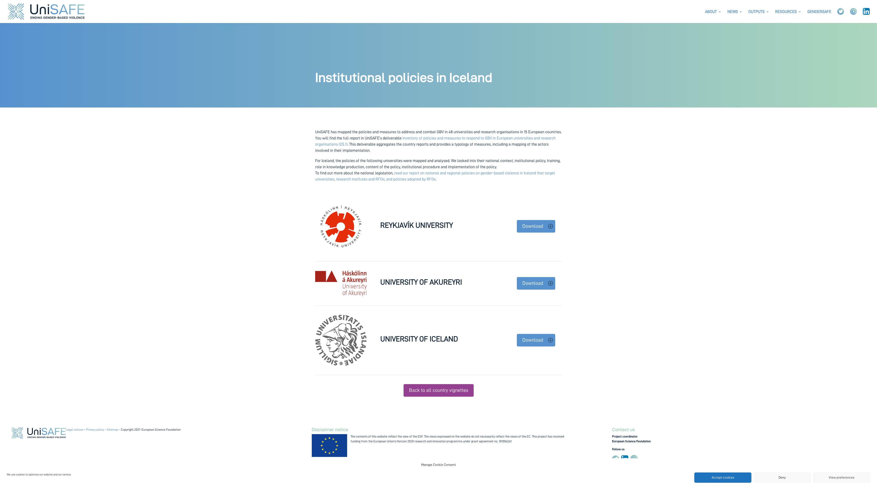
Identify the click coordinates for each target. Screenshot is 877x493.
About (711, 12)
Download (532, 226)
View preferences (841, 477)
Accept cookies (723, 477)
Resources (786, 12)
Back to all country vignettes (438, 390)
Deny (782, 477)
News (732, 12)
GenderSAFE (819, 12)
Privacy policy (95, 429)
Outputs (756, 12)
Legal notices (74, 429)
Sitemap (112, 429)
